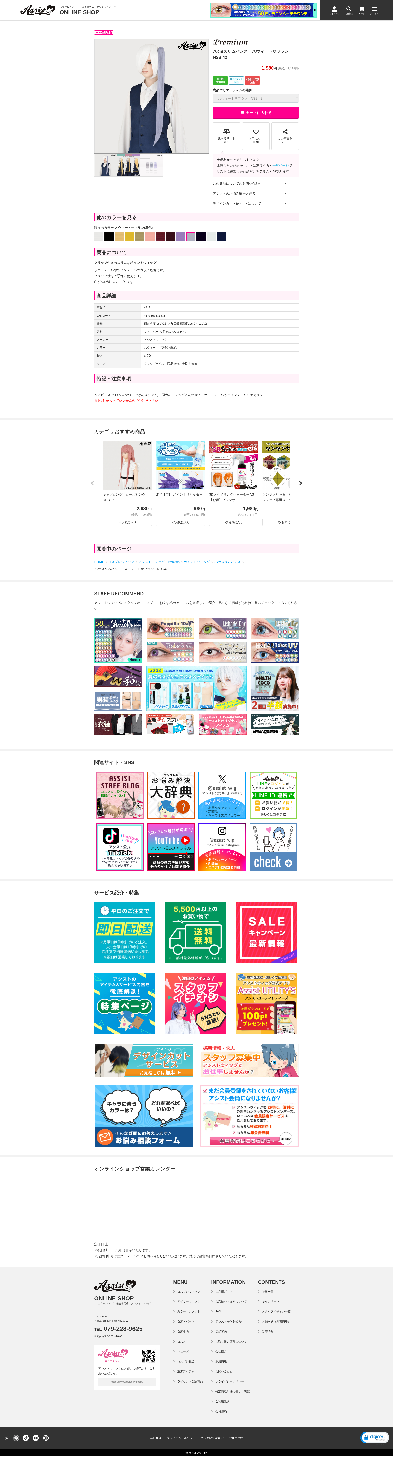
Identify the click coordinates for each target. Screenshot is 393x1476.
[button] (92, 483)
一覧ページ (280, 165)
